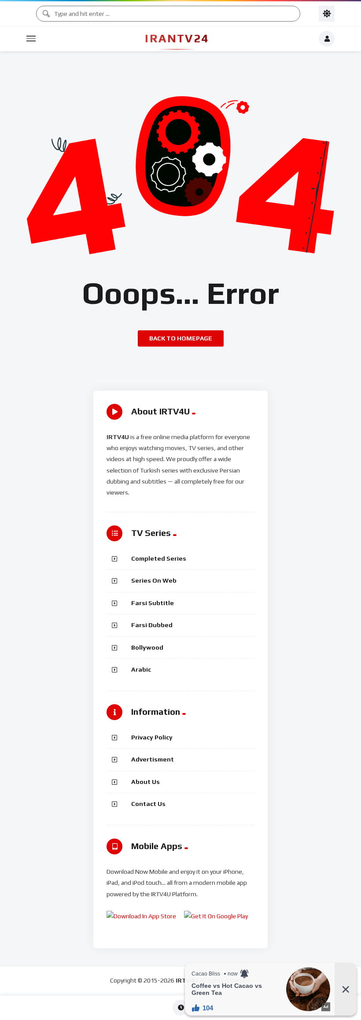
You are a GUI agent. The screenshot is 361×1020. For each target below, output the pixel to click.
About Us (145, 781)
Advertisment (152, 759)
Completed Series (158, 558)
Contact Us (148, 803)
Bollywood (147, 647)
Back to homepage (180, 338)
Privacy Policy (152, 737)
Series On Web (154, 580)
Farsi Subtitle (152, 602)
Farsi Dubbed (152, 624)
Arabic (141, 669)
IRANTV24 (177, 38)
